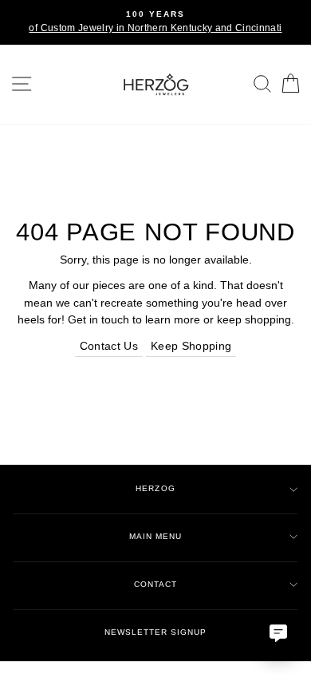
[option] (155, 22)
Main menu (155, 536)
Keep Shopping (191, 346)
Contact (155, 584)
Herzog (155, 488)
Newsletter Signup (155, 632)
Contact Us (109, 346)
